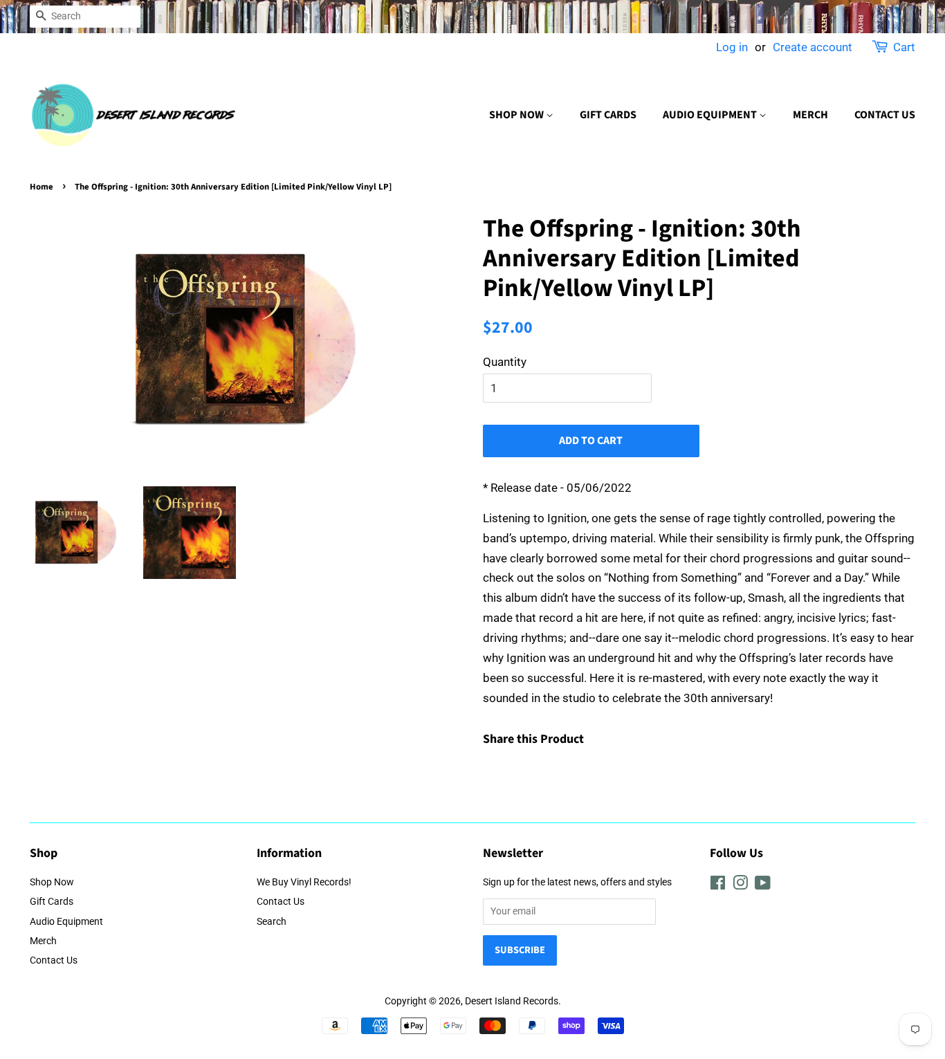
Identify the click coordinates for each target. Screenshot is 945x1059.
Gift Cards (608, 114)
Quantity (504, 362)
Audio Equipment (711, 114)
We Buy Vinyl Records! (304, 882)
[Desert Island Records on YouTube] (763, 886)
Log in (732, 47)
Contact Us (884, 114)
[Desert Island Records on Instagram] (740, 886)
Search (271, 922)
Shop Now (517, 114)
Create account (812, 47)
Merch (810, 114)
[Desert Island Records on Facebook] (718, 886)
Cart (904, 47)
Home (41, 187)
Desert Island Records (511, 1001)
